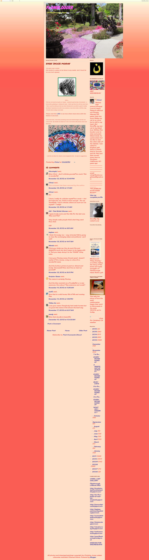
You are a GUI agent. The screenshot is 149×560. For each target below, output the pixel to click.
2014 (94, 334)
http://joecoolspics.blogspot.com (96, 505)
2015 (94, 331)
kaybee (51, 232)
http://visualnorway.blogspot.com (96, 527)
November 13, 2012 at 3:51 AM (61, 228)
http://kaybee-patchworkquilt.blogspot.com (96, 511)
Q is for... (96, 397)
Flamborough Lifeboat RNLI (95, 484)
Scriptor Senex (54, 276)
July (95, 431)
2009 (95, 462)
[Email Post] (74, 162)
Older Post (83, 330)
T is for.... (96, 354)
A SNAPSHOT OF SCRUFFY (96, 368)
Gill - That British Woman (58, 211)
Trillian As (52, 303)
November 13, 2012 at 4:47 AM (61, 241)
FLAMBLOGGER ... (61, 8)
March (96, 442)
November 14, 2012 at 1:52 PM (61, 299)
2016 (94, 329)
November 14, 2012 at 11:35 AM (61, 288)
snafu (51, 292)
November (96, 350)
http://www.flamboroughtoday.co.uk (96, 538)
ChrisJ (51, 183)
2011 (94, 456)
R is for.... (96, 386)
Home (67, 330)
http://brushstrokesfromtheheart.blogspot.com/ (96, 490)
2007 (95, 469)
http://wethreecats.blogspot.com (96, 532)
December (96, 344)
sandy (51, 314)
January (97, 451)
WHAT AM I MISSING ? (96, 409)
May (96, 436)
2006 (95, 472)
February (97, 446)
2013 (94, 337)
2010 (95, 459)
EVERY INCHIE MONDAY (96, 359)
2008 (95, 464)
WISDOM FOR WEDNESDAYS (96, 543)
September (96, 422)
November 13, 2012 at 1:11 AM (60, 188)
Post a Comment (53, 324)
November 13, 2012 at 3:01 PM (61, 272)
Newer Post (51, 330)
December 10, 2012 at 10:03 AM (62, 319)
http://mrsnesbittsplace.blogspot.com (96, 517)
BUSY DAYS (96, 383)
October (97, 416)
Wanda (51, 245)
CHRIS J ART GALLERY (95, 479)
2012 (94, 340)
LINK (58, 114)
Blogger (93, 557)
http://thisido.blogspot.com (96, 523)
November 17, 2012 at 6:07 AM (61, 310)
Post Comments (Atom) (72, 335)
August (96, 426)
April (96, 439)
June (96, 434)
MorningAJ (53, 171)
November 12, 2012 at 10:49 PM (61, 178)
